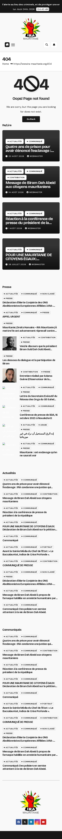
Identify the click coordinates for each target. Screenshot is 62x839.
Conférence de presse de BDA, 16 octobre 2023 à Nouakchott (39, 416)
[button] (47, 44)
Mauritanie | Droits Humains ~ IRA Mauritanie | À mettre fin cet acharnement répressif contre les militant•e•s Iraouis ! (30, 331)
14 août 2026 (16, 192)
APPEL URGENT (11, 316)
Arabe (43, 425)
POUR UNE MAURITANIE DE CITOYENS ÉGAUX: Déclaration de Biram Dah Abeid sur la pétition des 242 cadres (29, 530)
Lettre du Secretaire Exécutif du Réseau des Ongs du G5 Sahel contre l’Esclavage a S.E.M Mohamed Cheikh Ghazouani (38, 401)
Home (5, 63)
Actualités (15, 141)
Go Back (31, 119)
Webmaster (36, 156)
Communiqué (35, 141)
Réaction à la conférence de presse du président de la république (29, 223)
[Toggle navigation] (13, 44)
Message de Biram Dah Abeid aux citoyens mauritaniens (30, 185)
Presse (9, 298)
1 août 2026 (16, 228)
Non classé (48, 294)
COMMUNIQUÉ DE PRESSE (18, 565)
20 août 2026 (17, 156)
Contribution (16, 177)
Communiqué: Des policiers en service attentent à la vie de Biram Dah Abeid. (24, 610)
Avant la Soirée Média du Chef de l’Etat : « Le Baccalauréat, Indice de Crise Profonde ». (28, 553)
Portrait (47, 547)
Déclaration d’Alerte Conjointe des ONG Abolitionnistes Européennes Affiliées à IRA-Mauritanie (28, 306)
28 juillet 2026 (18, 264)
